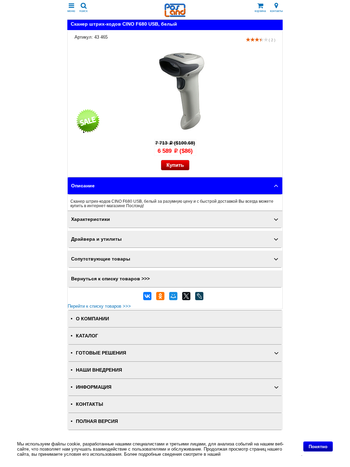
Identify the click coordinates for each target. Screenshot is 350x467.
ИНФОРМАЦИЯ (93, 387)
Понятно (318, 446)
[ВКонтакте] (147, 298)
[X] (186, 298)
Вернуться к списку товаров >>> (110, 278)
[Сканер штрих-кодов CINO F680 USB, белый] (181, 132)
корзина (260, 11)
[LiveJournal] (199, 298)
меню (71, 11)
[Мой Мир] (173, 298)
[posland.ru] (175, 15)
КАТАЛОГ (87, 335)
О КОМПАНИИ (92, 318)
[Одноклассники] (160, 298)
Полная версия (97, 421)
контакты (276, 11)
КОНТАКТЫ (89, 404)
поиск (83, 11)
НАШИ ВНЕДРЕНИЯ (99, 370)
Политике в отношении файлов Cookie (261, 454)
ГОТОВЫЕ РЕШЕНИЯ (101, 353)
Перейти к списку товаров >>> (99, 306)
